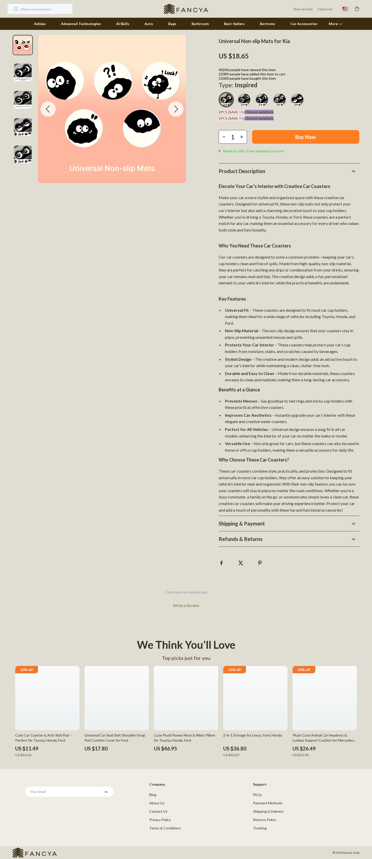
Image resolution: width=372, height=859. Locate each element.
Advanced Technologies (81, 24)
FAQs (257, 794)
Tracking (260, 828)
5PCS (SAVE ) (232, 118)
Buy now (305, 137)
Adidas (40, 24)
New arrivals (303, 9)
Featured (325, 9)
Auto (148, 24)
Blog (152, 794)
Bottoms (267, 24)
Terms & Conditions (165, 828)
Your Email (38, 791)
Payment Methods (267, 803)
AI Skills (122, 24)
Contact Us (158, 811)
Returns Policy (264, 820)
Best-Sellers (234, 24)
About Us (156, 803)
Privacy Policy (160, 820)
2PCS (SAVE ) (232, 112)
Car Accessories (303, 24)
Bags (172, 24)
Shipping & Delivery (268, 811)
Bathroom (200, 24)
